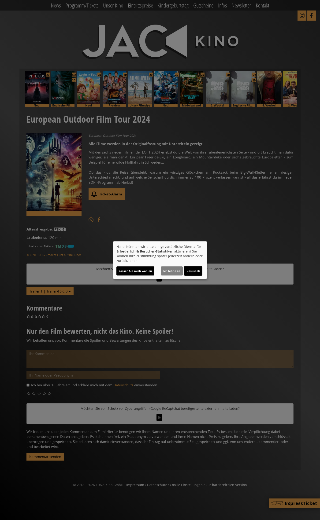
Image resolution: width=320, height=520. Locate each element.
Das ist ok (193, 271)
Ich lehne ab (171, 271)
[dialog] (160, 260)
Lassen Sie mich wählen (135, 271)
